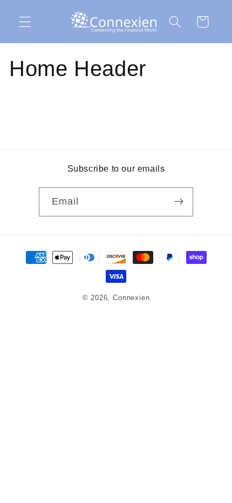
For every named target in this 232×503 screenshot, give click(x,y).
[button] (25, 22)
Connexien (131, 298)
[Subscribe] (179, 201)
